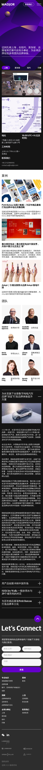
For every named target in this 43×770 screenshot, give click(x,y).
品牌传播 (5, 684)
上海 (3, 713)
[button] (29, 91)
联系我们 (25, 709)
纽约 (3, 719)
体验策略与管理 (7, 681)
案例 (24, 678)
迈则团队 (25, 698)
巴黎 (3, 723)
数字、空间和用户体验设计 (11, 687)
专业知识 (5, 678)
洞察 (3, 695)
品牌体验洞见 (6, 698)
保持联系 (25, 713)
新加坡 (4, 716)
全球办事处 (6, 709)
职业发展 (25, 702)
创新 (3, 691)
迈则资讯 (5, 702)
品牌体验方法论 (7, 705)
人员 (24, 695)
